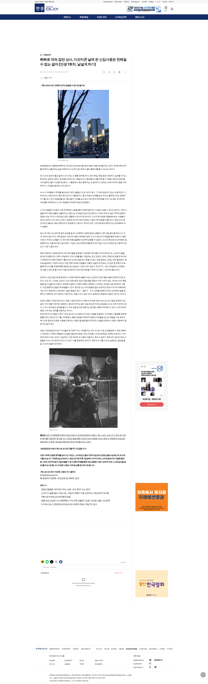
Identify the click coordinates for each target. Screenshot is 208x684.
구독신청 (164, 1)
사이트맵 (169, 649)
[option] (143, 9)
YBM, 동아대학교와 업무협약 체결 (55, 497)
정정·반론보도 (153, 649)
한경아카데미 (99, 660)
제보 (157, 1)
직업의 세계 (101, 17)
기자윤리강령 (143, 649)
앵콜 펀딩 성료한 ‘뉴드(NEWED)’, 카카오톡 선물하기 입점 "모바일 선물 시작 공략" (75, 500)
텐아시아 (52, 664)
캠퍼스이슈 (139, 17)
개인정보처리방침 (131, 649)
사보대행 (144, 1)
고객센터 (162, 649)
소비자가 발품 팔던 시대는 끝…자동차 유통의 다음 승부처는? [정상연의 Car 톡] (75, 493)
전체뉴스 (67, 17)
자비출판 (151, 1)
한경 (108, 2)
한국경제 (52, 660)
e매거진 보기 (151, 404)
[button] (165, 9)
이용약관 (121, 649)
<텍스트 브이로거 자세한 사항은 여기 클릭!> (58, 472)
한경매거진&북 (39, 1)
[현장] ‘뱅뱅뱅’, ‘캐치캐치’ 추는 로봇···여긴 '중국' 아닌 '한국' (65, 489)
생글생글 (67, 664)
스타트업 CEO (121, 17)
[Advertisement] (104, 36)
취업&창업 (84, 17)
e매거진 (171, 1)
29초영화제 (98, 664)
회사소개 (99, 649)
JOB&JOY (47, 55)
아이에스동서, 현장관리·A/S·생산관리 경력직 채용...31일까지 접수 (69, 504)
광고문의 (114, 649)
